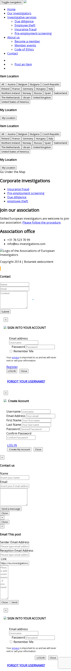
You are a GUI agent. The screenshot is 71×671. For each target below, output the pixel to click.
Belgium (22, 84)
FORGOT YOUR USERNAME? (26, 381)
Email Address (15, 416)
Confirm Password (18, 433)
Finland (5, 88)
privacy (15, 357)
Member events (25, 45)
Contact (12, 53)
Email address (18, 338)
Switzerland (60, 93)
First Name (13, 420)
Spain (48, 93)
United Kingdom (42, 97)
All (2, 84)
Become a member (27, 41)
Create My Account (19, 449)
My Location (8, 118)
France (16, 88)
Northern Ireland (10, 93)
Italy (51, 88)
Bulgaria (35, 84)
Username (13, 411)
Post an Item (23, 64)
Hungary (41, 88)
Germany (28, 88)
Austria (11, 84)
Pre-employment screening (33, 33)
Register (12, 367)
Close (24, 371)
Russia (38, 93)
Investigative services (21, 17)
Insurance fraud (25, 29)
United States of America (15, 102)
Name (4, 473)
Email (3, 482)
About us (13, 37)
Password (18, 347)
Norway (27, 93)
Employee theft (25, 25)
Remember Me (23, 351)
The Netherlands (10, 97)
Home (11, 9)
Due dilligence (24, 21)
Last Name (13, 425)
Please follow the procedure (41, 223)
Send (14, 602)
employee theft (17, 201)
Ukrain (26, 97)
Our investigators (19, 13)
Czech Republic (50, 84)
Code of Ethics (24, 49)
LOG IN (12, 371)
